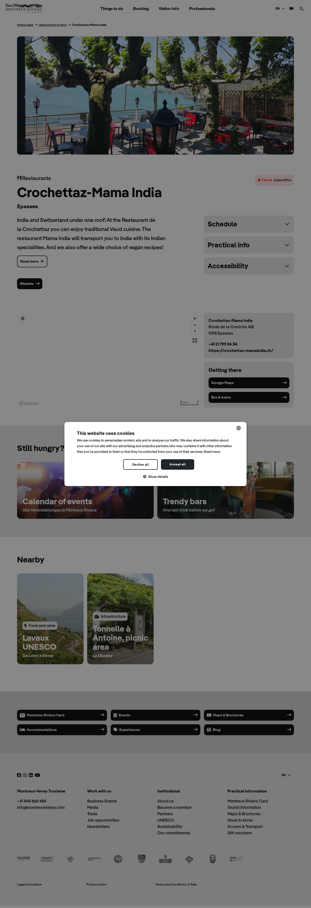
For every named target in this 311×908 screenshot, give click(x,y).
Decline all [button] (140, 464)
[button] (155, 476)
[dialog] (155, 454)
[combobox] (238, 428)
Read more (212, 451)
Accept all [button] (178, 464)
